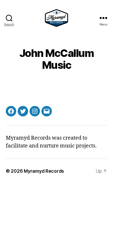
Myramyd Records (44, 171)
